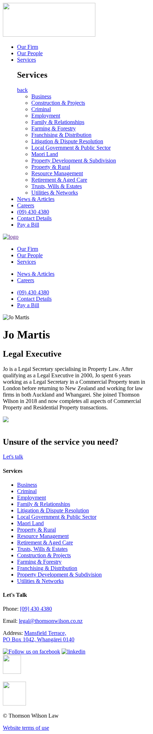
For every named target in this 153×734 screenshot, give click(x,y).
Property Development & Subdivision (73, 160)
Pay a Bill (28, 225)
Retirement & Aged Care (59, 180)
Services (26, 60)
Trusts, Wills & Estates (56, 186)
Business (41, 96)
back (22, 90)
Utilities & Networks (54, 193)
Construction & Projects (58, 103)
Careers (25, 205)
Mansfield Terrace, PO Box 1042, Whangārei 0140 (38, 636)
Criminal (41, 109)
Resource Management (57, 173)
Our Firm (27, 47)
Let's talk (13, 457)
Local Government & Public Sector (71, 148)
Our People (30, 53)
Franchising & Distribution (61, 135)
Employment (45, 116)
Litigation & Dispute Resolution (67, 141)
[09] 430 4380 (36, 609)
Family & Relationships (57, 122)
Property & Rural (50, 167)
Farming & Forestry (53, 128)
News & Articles (35, 199)
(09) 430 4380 (33, 212)
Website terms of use (26, 728)
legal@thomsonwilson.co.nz (51, 621)
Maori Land (44, 154)
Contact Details (34, 218)
